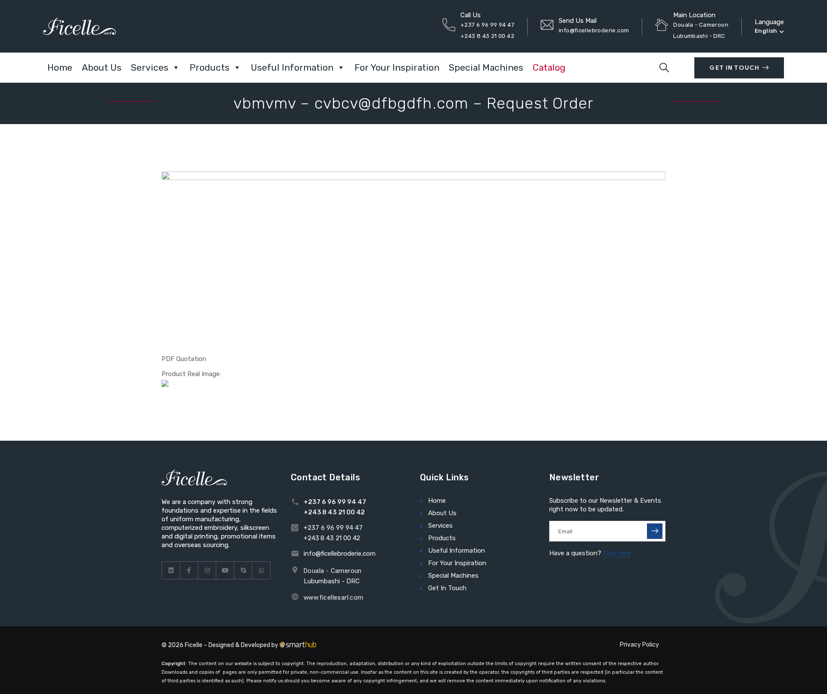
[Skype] (243, 570)
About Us (101, 67)
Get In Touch (734, 68)
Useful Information (292, 67)
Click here (617, 553)
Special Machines (486, 67)
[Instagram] (207, 570)
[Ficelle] (79, 26)
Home (59, 67)
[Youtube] (225, 570)
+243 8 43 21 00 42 (487, 36)
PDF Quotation (184, 359)
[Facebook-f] (189, 570)
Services (149, 67)
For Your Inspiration (396, 67)
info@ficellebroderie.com (594, 30)
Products (210, 67)
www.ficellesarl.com (334, 597)
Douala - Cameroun (333, 571)
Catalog (549, 67)
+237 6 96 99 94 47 (487, 25)
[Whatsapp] (261, 570)
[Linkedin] (171, 570)
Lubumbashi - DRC (332, 581)
